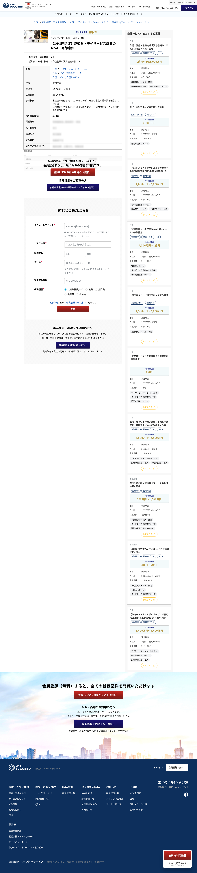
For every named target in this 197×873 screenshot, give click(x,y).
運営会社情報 (15, 831)
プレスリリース (113, 804)
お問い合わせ (191, 2)
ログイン (158, 767)
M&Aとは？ (86, 793)
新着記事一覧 (68, 793)
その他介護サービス (69, 77)
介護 (55, 69)
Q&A (11, 815)
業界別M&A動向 (89, 804)
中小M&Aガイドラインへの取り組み (26, 847)
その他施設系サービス (70, 73)
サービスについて (17, 799)
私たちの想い (15, 810)
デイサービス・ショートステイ (75, 69)
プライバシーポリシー (19, 842)
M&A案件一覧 (42, 799)
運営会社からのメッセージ (21, 836)
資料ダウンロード (176, 2)
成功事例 (13, 804)
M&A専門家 (135, 793)
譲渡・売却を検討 (17, 793)
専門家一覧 (86, 810)
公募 (132, 799)
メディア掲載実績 (114, 799)
